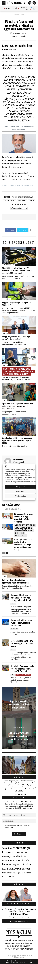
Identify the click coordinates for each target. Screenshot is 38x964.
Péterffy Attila (8, 869)
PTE (15, 860)
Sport (4, 434)
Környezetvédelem (8, 265)
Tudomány (23, 36)
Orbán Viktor (25, 864)
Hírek (4, 400)
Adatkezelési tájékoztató (13, 482)
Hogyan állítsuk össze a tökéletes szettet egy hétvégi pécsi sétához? (20, 597)
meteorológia (22, 848)
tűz (13, 856)
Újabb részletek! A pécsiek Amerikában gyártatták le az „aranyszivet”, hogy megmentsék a (17, 406)
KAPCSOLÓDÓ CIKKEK (11, 504)
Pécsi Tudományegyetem (19, 208)
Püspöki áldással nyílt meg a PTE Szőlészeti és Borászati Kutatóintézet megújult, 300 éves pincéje (17, 270)
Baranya (7, 856)
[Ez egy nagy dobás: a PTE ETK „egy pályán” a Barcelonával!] (19, 325)
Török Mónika (18, 459)
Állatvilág (14, 629)
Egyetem (22, 14)
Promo (13, 603)
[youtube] (19, 794)
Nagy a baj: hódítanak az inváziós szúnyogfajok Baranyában (21, 622)
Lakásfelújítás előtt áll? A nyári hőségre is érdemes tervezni (21, 643)
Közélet (8, 8)
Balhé (15, 8)
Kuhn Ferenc (22, 201)
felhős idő (22, 852)
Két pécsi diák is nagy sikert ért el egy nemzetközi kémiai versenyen (23, 518)
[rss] (25, 794)
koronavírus (10, 852)
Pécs (17, 868)
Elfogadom (20, 487)
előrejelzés (18, 873)
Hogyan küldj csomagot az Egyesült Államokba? (16, 303)
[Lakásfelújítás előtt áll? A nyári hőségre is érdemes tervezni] (5, 642)
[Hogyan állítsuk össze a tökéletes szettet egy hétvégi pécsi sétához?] (5, 597)
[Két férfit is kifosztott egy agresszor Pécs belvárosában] (19, 568)
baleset (26, 868)
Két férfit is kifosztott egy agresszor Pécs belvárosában (15, 581)
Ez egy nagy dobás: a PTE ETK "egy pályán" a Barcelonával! (16, 337)
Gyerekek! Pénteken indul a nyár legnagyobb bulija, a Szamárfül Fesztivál (22, 668)
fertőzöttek (7, 860)
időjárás (20, 856)
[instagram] (15, 794)
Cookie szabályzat (29, 482)
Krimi (4, 576)
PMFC (13, 877)
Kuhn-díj (31, 201)
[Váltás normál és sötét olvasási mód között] (24, 3)
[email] (22, 794)
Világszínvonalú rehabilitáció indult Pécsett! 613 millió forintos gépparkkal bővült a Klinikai (18, 371)
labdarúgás (8, 872)
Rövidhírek (6, 299)
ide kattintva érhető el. (21, 180)
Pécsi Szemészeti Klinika (19, 204)
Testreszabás (20, 496)
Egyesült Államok (9, 201)
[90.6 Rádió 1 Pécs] (19, 900)
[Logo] (15, 2)
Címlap (16, 14)
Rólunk (19, 777)
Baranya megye (10, 864)
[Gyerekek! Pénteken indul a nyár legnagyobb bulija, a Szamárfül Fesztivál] (5, 668)
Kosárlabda (23, 860)
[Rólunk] (19, 765)
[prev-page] (3, 553)
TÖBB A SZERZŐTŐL (12, 508)
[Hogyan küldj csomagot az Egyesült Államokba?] (19, 291)
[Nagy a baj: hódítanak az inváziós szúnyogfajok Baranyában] (5, 622)
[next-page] (6, 553)
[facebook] (12, 794)
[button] (6, 467)
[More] (30, 230)
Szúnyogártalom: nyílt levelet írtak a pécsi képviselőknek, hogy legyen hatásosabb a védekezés (23, 544)
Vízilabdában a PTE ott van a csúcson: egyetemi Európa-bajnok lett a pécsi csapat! (17, 440)
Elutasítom (20, 491)
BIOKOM (6, 877)
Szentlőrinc (7, 848)
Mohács (27, 873)
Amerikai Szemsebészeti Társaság (22, 197)
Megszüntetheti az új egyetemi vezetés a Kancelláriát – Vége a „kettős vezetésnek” (25, 530)
